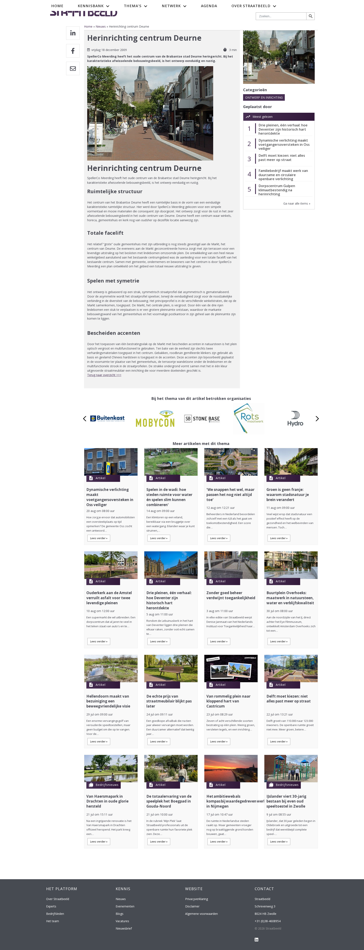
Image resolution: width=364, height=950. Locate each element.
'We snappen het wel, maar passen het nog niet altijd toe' (230, 494)
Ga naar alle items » (296, 203)
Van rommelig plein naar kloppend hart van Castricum (228, 701)
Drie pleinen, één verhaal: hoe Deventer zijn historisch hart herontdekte (283, 129)
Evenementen (125, 906)
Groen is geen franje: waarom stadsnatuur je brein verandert (287, 494)
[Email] (73, 68)
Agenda (209, 5)
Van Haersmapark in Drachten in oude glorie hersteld (107, 801)
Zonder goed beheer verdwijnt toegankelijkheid (230, 595)
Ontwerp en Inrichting (264, 97)
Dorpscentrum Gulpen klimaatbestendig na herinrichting (276, 190)
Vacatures (122, 921)
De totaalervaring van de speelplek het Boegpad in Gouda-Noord (168, 801)
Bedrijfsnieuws (107, 785)
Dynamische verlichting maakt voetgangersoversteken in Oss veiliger (284, 144)
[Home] (83, 11)
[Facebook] (73, 51)
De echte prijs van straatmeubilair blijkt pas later (169, 701)
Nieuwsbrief (124, 928)
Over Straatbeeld (57, 899)
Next (316, 418)
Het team (52, 921)
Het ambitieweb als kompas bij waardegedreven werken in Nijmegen (238, 801)
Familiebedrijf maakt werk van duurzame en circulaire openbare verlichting (283, 174)
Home (57, 5)
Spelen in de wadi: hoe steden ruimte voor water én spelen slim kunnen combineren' (169, 497)
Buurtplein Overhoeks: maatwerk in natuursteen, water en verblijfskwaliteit (290, 597)
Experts (51, 906)
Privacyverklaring (196, 899)
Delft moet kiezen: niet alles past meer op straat (281, 157)
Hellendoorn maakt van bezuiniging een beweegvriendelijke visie (108, 701)
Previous (86, 418)
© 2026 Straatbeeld (268, 928)
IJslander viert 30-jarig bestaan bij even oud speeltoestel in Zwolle (286, 801)
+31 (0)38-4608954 (268, 921)
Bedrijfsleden (55, 914)
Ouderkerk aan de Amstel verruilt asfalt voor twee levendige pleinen (109, 597)
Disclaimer (192, 906)
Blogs (119, 914)
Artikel (101, 478)
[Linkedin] (73, 33)
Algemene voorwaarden (201, 914)
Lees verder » (98, 538)
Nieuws (101, 26)
